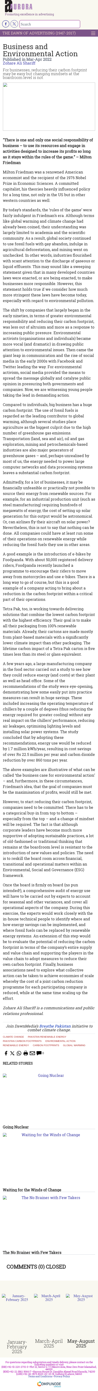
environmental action (60, 1041)
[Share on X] (12, 1053)
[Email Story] (32, 1053)
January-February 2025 (17, 1346)
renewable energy (16, 1045)
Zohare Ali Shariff (19, 63)
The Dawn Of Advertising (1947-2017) (39, 32)
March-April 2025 (49, 1343)
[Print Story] (26, 1053)
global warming (74, 1045)
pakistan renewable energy (47, 1037)
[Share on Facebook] (6, 1053)
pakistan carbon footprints (22, 1041)
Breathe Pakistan (55, 1025)
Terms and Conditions (40, 1376)
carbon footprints (46, 1045)
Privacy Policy (62, 1376)
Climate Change (13, 1037)
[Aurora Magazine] (50, 6)
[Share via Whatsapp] (19, 1053)
